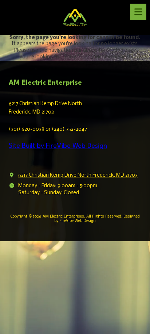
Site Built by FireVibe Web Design (58, 146)
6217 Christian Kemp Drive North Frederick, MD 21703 (78, 175)
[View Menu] (138, 12)
